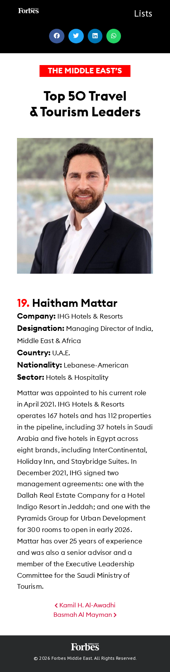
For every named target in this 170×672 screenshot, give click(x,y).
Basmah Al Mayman (83, 615)
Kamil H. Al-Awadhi (86, 605)
